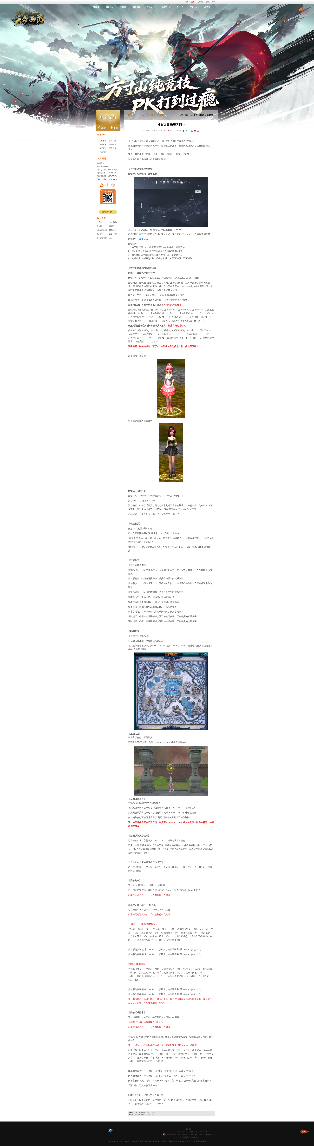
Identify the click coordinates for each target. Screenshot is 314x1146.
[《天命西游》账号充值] (108, 117)
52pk (111, 238)
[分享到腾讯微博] (187, 131)
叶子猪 (99, 222)
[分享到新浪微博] (184, 131)
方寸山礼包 (151, 7)
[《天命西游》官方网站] (157, 13)
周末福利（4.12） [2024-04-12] (145, 1112)
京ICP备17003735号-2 (177, 1132)
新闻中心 (109, 7)
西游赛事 (136, 7)
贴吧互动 (206, 7)
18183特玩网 (102, 230)
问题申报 (112, 148)
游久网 (99, 226)
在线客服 (103, 141)
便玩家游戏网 (102, 238)
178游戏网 (113, 230)
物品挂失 (103, 144)
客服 (213, 2)
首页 (186, 2)
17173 (111, 226)
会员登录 (200, 2)
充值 (192, 2)
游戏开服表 (113, 222)
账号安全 (112, 141)
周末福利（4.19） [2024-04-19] (145, 1115)
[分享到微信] (192, 131)
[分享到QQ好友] (195, 131)
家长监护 (189, 1129)
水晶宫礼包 (166, 7)
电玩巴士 (100, 234)
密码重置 (112, 144)
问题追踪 (103, 152)
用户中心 (180, 7)
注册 (207, 2)
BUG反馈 (103, 148)
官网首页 (96, 7)
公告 (195, 115)
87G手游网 (113, 234)
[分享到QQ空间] (189, 131)
